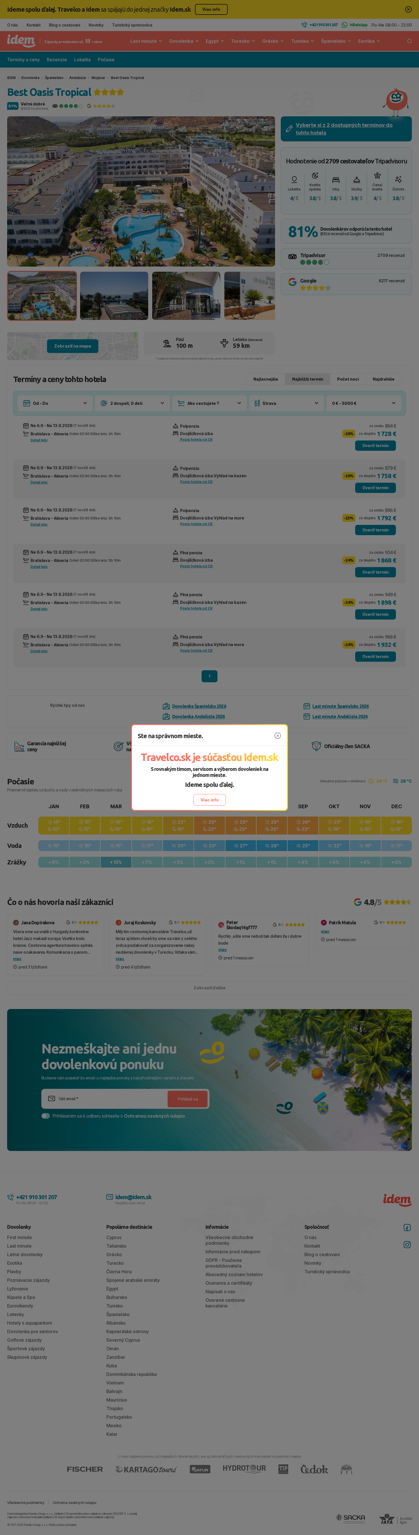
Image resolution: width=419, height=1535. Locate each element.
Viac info (210, 799)
